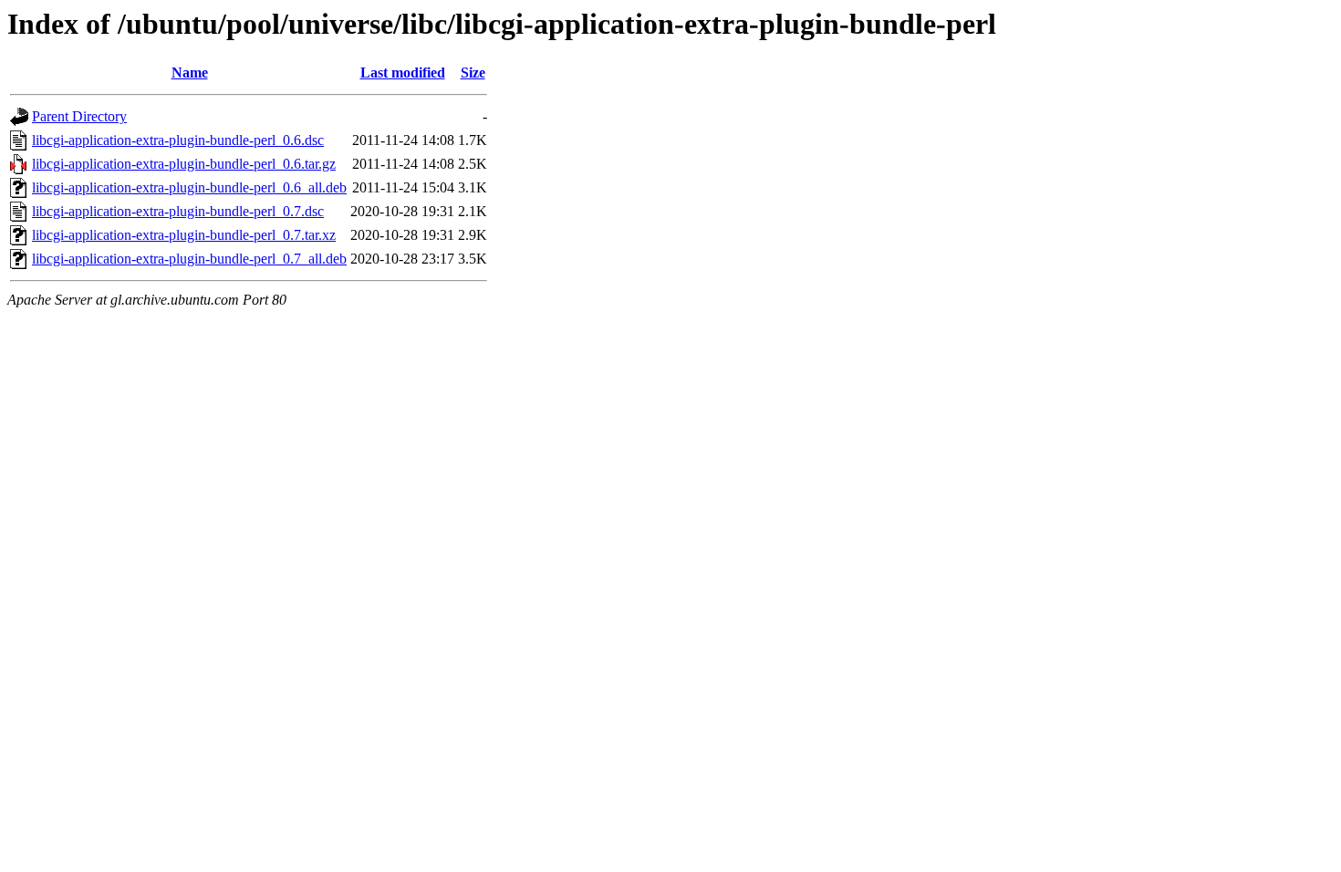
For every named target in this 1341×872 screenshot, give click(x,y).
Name (190, 72)
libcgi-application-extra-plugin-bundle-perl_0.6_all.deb (189, 187)
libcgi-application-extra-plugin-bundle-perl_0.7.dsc (178, 211)
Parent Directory (79, 116)
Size (473, 72)
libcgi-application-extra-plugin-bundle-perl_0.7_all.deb (189, 258)
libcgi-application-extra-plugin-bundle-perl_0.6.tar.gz (184, 163)
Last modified (402, 72)
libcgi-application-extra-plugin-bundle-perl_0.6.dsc (178, 140)
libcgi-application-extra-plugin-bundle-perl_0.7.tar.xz (184, 235)
